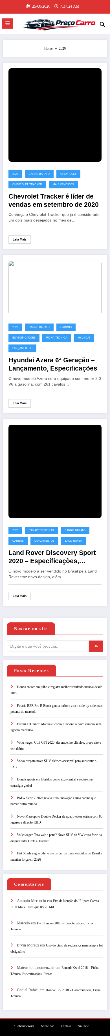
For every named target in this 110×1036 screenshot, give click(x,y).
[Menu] (7, 23)
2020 (15, 174)
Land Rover (73, 540)
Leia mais (20, 239)
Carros (66, 327)
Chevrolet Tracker (27, 184)
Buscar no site (31, 628)
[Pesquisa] (102, 24)
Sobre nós (47, 1026)
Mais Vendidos (63, 184)
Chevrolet (68, 174)
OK (96, 646)
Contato (66, 1026)
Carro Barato (39, 174)
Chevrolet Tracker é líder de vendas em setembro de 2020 (53, 200)
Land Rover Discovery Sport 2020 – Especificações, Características (52, 557)
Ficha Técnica (56, 337)
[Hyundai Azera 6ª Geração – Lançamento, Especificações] (55, 288)
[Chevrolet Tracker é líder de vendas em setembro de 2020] (55, 114)
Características (41, 530)
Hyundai (84, 337)
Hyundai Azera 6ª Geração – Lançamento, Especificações (52, 364)
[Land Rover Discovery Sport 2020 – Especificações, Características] (55, 471)
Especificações (24, 337)
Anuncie (83, 1026)
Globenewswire (24, 1026)
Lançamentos (22, 348)
